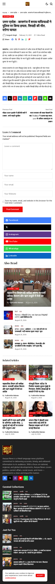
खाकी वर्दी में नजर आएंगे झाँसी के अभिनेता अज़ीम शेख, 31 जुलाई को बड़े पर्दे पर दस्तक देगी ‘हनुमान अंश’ (14, 424)
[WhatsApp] (26, 478)
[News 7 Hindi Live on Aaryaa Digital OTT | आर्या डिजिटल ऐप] (8, 315)
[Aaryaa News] (27, 4)
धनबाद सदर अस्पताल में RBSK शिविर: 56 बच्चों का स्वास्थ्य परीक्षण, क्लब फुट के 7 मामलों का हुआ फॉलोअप (32, 551)
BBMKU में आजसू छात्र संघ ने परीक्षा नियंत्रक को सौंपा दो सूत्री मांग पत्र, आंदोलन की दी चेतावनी (32, 520)
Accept (40, 575)
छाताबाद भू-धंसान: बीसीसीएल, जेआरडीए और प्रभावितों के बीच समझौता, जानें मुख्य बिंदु (30, 344)
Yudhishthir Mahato (16, 303)
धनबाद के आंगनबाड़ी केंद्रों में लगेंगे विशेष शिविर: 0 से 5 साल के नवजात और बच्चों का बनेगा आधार (33, 540)
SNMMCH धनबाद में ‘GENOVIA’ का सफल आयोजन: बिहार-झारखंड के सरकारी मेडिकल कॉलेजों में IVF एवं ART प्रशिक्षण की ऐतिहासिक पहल (32, 508)
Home (5, 12)
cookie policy (10, 578)
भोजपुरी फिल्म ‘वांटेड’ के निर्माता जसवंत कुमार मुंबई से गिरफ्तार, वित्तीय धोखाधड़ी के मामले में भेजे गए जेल (39, 387)
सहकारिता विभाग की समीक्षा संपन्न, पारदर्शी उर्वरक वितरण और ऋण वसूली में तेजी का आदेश (26, 296)
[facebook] (5, 478)
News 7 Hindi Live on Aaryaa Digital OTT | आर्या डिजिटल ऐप (31, 315)
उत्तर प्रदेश (13, 12)
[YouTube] (20, 478)
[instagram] (15, 478)
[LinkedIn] (31, 478)
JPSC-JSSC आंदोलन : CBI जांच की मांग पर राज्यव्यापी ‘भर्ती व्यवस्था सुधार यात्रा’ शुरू (31, 330)
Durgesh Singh (11, 35)
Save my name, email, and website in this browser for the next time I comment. (28, 202)
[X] (27, 227)
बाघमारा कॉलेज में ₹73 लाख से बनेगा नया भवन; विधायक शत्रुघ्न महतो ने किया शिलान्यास (31, 563)
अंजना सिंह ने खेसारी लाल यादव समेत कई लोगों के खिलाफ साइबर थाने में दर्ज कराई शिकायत (38, 424)
